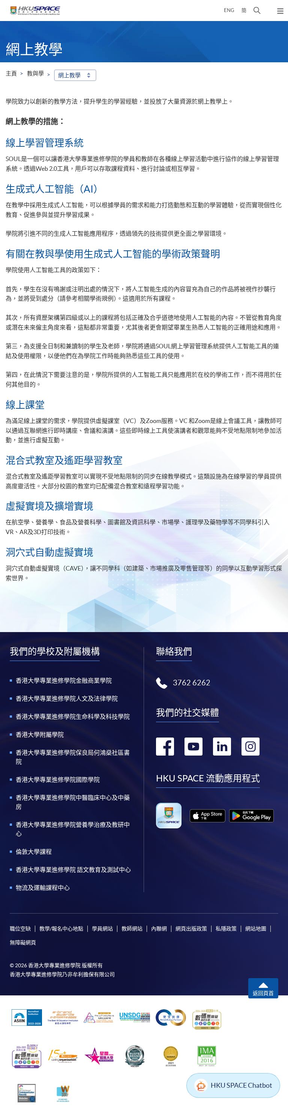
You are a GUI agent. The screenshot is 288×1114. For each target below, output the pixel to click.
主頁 (11, 73)
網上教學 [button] (69, 75)
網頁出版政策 (191, 929)
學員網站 (102, 929)
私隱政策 (226, 929)
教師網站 (132, 929)
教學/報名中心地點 (61, 929)
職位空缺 (20, 929)
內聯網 (159, 929)
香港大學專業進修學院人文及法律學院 (67, 698)
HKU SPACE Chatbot (241, 1085)
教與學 (35, 73)
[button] (257, 10)
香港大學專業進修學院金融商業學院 (64, 680)
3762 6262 (191, 683)
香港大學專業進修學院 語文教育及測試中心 (73, 869)
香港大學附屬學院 (40, 734)
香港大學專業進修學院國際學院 (58, 779)
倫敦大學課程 (34, 851)
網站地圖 (255, 929)
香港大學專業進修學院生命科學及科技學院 (73, 716)
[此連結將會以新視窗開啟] (207, 815)
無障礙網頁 (23, 942)
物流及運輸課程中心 (43, 887)
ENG (229, 10)
